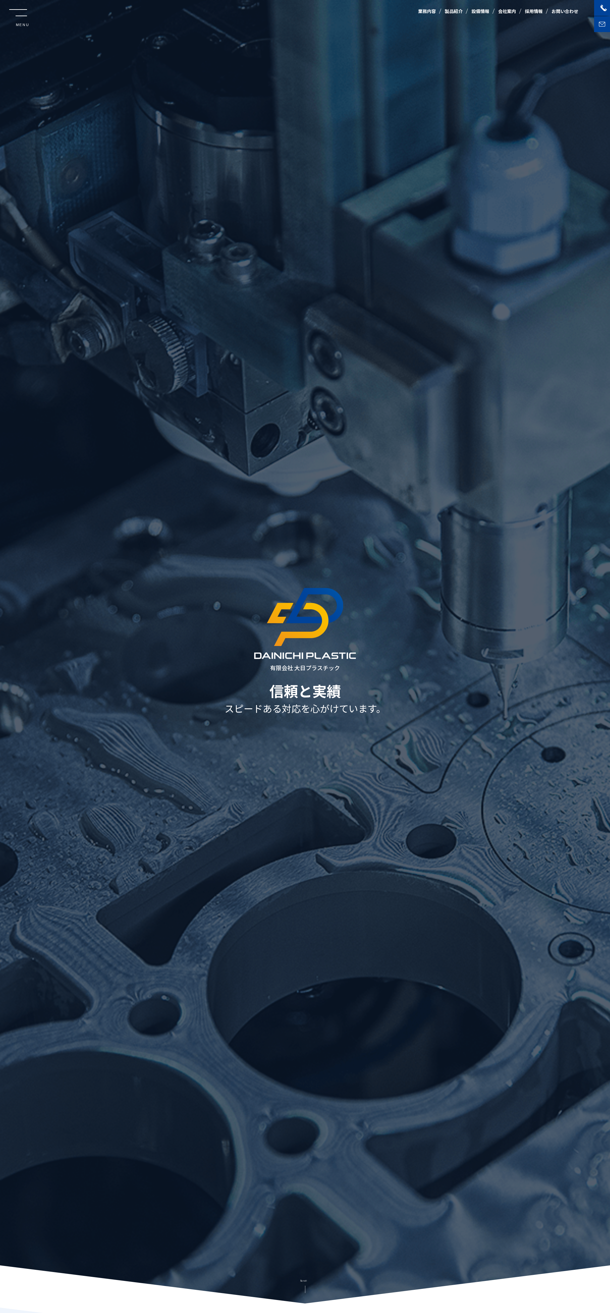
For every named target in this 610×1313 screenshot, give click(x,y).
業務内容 (427, 11)
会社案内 (507, 11)
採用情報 (534, 11)
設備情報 (480, 11)
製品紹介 (454, 11)
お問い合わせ (565, 11)
